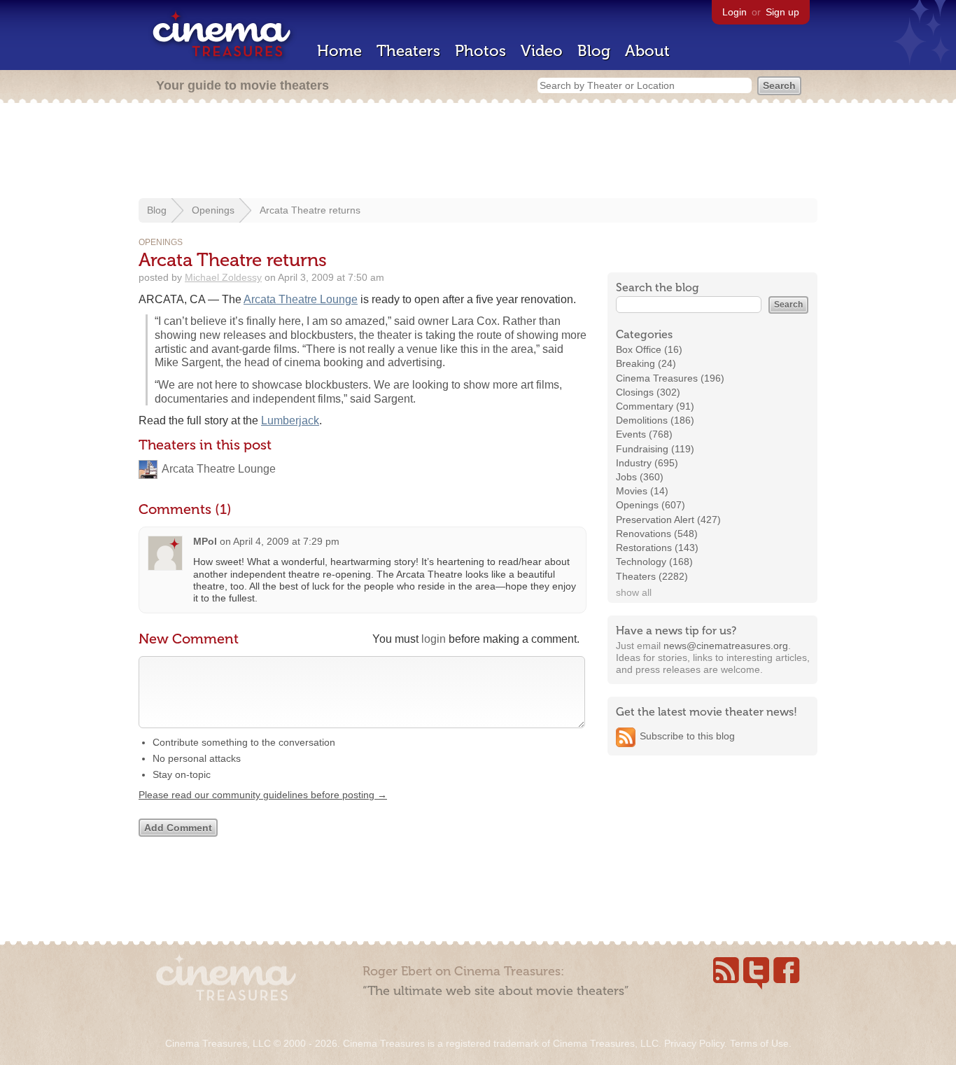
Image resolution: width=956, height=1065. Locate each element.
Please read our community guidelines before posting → (263, 794)
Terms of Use (759, 1043)
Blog (593, 50)
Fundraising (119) (655, 448)
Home (339, 50)
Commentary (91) (655, 406)
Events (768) (644, 434)
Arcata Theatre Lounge (301, 299)
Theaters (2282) (652, 576)
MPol (205, 541)
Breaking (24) (646, 363)
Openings (213, 210)
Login (734, 12)
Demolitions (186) (655, 420)
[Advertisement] (478, 151)
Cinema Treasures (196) (670, 378)
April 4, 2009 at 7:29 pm (286, 541)
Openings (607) (650, 504)
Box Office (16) (649, 349)
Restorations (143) (657, 547)
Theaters (408, 50)
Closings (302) (648, 392)
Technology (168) (654, 561)
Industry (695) (647, 462)
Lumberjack (290, 420)
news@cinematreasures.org (725, 645)
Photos (480, 50)
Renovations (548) (657, 533)
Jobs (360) (639, 476)
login (433, 639)
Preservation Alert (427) (668, 519)
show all (634, 592)
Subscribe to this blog (687, 736)
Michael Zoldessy (223, 277)
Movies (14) (642, 490)
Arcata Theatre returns (310, 210)
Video (542, 50)
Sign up (782, 12)
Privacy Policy (694, 1043)
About (647, 50)
